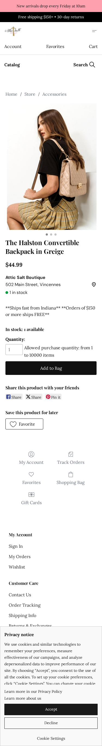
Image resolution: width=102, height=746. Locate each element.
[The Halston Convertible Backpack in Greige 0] (51, 166)
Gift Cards (31, 502)
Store (29, 94)
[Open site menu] (94, 31)
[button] (24, 424)
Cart (93, 46)
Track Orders (70, 462)
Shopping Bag (71, 482)
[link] (51, 736)
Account (12, 46)
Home (11, 94)
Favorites (55, 46)
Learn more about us (22, 698)
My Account (31, 462)
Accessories (54, 94)
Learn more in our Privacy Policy (33, 691)
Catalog (12, 64)
